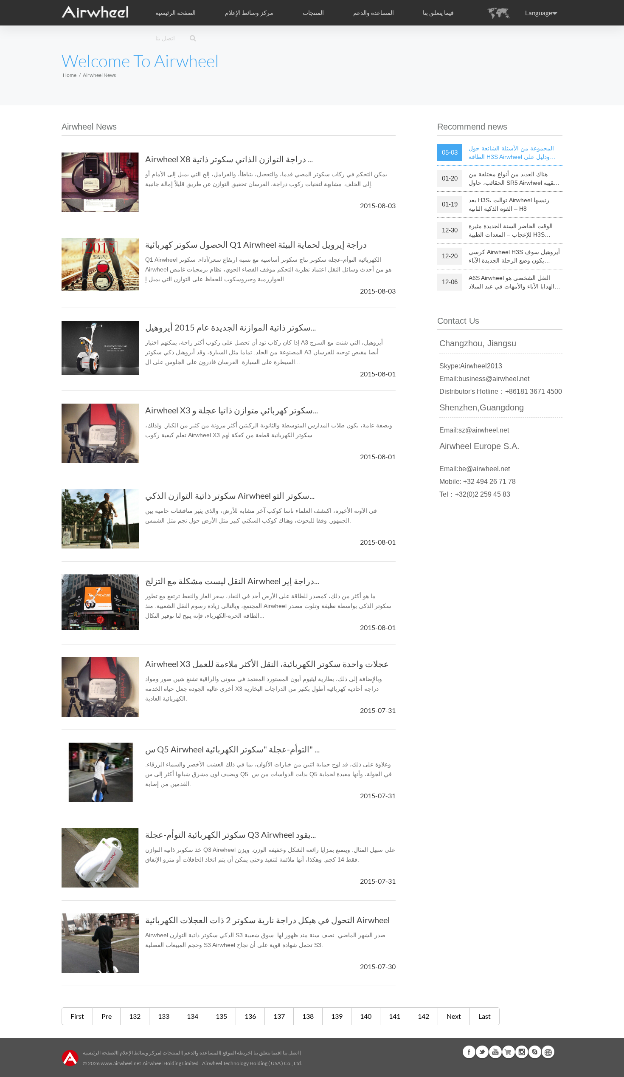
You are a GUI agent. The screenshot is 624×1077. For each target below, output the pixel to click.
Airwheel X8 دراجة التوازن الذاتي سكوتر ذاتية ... (229, 159)
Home (69, 75)
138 (308, 1016)
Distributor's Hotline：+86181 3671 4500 (500, 391)
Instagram (521, 1052)
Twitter (482, 1052)
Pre (106, 1016)
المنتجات (313, 12)
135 (221, 1016)
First (77, 1016)
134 (192, 1016)
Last (484, 1016)
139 (337, 1016)
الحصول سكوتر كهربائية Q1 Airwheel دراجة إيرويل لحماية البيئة (256, 244)
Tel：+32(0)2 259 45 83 (474, 494)
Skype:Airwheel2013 (470, 366)
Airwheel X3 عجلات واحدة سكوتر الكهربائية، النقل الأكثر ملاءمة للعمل (267, 664)
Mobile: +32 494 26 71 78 (477, 481)
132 (135, 1016)
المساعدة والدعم (373, 12)
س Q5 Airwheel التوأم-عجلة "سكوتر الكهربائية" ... (232, 749)
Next (454, 1016)
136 (250, 1016)
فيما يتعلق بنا (266, 1052)
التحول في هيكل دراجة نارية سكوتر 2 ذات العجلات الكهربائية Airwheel (267, 920)
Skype (534, 1052)
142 (423, 1016)
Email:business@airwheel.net (484, 378)
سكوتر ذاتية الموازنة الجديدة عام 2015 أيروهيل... (230, 327)
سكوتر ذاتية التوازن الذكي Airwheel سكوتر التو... (230, 495)
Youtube (495, 1052)
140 (365, 1016)
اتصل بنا (165, 38)
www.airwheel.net (121, 1063)
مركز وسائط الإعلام (140, 1052)
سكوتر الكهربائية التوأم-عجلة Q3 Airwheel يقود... (230, 834)
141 (394, 1016)
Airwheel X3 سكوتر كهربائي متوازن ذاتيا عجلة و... (231, 410)
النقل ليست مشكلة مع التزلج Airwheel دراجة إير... (232, 581)
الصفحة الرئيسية (175, 12)
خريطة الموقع (236, 1052)
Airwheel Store (508, 1052)
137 (279, 1016)
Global (548, 1052)
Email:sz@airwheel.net (474, 430)
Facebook (469, 1052)
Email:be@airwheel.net (474, 468)
